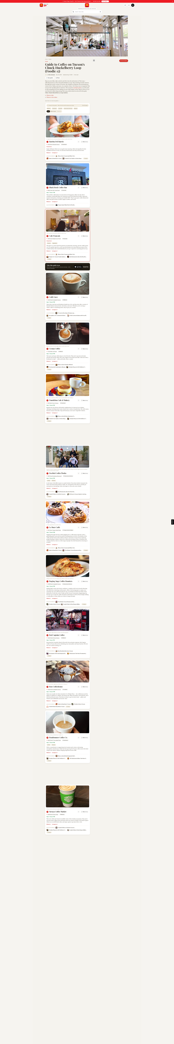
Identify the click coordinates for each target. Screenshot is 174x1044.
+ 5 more (85, 158)
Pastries (49, 243)
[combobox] (86, 11)
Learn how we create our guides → (52, 100)
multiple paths (77, 88)
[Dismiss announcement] (172, 1)
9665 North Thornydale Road (54, 740)
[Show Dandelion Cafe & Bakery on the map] (67, 384)
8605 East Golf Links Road (54, 190)
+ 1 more (49, 317)
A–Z (48, 111)
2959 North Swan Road (53, 814)
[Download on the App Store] (78, 266)
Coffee (48, 480)
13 (47, 811)
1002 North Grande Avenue (54, 144)
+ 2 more (49, 421)
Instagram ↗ (55, 152)
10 (47, 635)
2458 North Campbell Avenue (54, 584)
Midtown (48, 108)
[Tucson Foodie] (87, 5)
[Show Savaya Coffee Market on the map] (67, 796)
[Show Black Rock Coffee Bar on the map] (67, 173)
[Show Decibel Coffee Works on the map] (67, 456)
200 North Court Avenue (53, 403)
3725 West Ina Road (52, 351)
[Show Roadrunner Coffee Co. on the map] (67, 722)
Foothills (65, 689)
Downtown (54, 108)
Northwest (66, 740)
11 (47, 686)
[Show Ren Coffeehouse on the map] (67, 671)
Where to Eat (49, 95)
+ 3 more (49, 760)
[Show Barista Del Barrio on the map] (67, 126)
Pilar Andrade (52, 74)
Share (58, 77)
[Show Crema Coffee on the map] (67, 333)
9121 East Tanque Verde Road (54, 530)
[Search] (100, 12)
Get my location (123, 60)
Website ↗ (48, 152)
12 (47, 737)
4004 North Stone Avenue (53, 637)
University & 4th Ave (68, 108)
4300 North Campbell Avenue (54, 689)
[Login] (128, 5)
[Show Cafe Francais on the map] (67, 220)
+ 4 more (49, 496)
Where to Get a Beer (51, 97)
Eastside (60, 108)
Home (46, 59)
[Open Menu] (132, 5)
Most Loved (53, 111)
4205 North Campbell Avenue (54, 299)
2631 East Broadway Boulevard (55, 476)
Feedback (172, 522)
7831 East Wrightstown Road (54, 238)
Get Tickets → (105, 1)
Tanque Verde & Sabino (68, 530)
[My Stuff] (125, 5)
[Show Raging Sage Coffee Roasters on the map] (67, 565)
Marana (75, 108)
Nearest (59, 111)
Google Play (85, 266)
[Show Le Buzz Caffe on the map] (67, 511)
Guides (50, 59)
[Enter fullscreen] (94, 60)
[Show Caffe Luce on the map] (67, 283)
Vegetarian (55, 243)
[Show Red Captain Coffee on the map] (67, 619)
